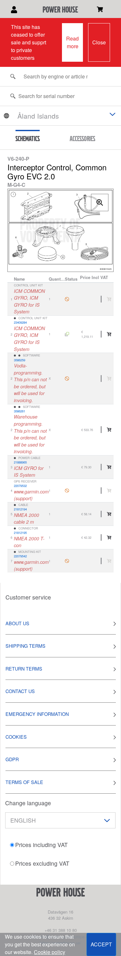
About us (17, 623)
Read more (72, 42)
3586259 (19, 360)
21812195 (20, 532)
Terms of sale (24, 782)
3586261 (19, 411)
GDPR (12, 759)
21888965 (20, 462)
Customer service (28, 597)
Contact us (20, 691)
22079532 (20, 485)
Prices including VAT (41, 845)
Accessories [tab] (82, 138)
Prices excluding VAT (42, 863)
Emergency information (37, 713)
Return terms (23, 668)
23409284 (20, 322)
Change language (28, 803)
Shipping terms (25, 645)
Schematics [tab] (27, 138)
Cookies (16, 736)
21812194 (20, 509)
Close (99, 42)
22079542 (20, 556)
